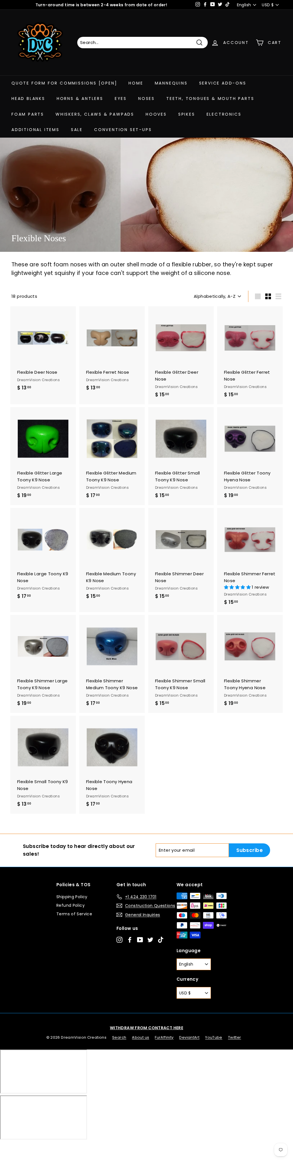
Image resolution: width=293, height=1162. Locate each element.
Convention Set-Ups (123, 129)
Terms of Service (74, 914)
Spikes (186, 114)
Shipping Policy (72, 897)
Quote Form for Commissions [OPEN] (64, 83)
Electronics (224, 114)
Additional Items (35, 129)
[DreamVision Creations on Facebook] (130, 939)
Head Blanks (28, 98)
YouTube (213, 1037)
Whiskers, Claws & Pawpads (95, 114)
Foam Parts (27, 114)
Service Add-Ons (222, 83)
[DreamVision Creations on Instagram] (119, 939)
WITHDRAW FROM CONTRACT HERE (146, 1028)
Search (119, 1037)
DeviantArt (189, 1037)
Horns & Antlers (80, 98)
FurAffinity (164, 1037)
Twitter (234, 1037)
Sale (77, 129)
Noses (146, 98)
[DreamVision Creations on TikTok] (161, 939)
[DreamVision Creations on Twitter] (150, 939)
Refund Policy (70, 905)
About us (140, 1037)
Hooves (156, 114)
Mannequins (171, 83)
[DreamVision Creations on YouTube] (140, 939)
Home (135, 83)
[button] (238, 587)
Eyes (121, 98)
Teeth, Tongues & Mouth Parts (210, 98)
